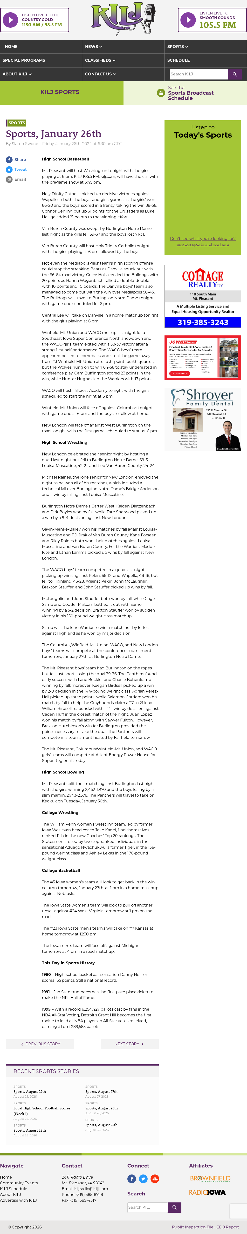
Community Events (19, 1183)
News (94, 47)
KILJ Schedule (13, 1189)
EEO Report (227, 1227)
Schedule (178, 60)
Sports (178, 47)
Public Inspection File (192, 1227)
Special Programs (24, 60)
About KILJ (18, 74)
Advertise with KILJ (18, 1200)
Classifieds (101, 60)
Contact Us (101, 74)
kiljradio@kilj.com (91, 1189)
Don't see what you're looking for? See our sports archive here (203, 241)
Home (6, 1177)
